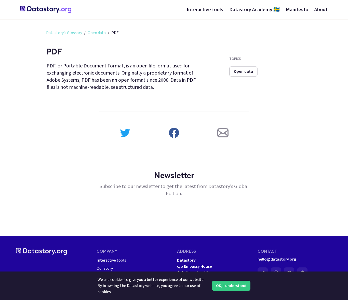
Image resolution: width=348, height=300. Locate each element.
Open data (97, 33)
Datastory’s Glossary (64, 33)
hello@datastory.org (277, 259)
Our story (105, 268)
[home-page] (45, 9)
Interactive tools (111, 260)
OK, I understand (231, 286)
